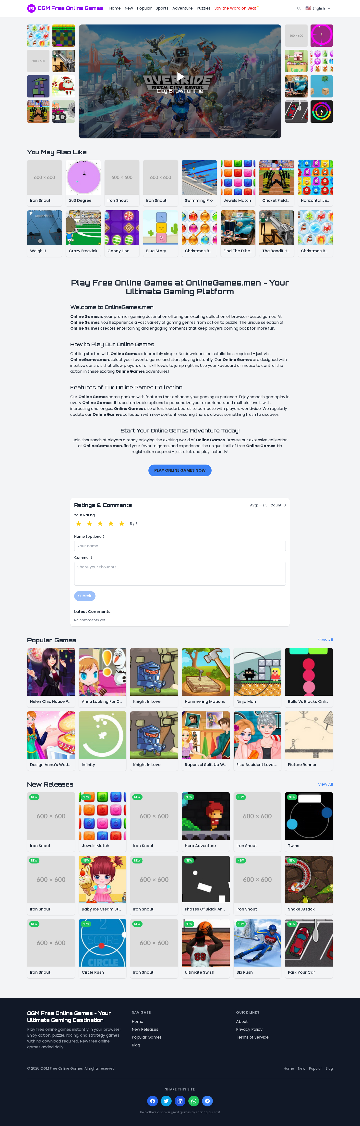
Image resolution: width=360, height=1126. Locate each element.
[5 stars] (121, 523)
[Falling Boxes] (322, 86)
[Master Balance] (38, 86)
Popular (144, 8)
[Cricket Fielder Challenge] (38, 111)
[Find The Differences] (296, 86)
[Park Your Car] (296, 111)
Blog (136, 1045)
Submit (85, 596)
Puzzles (204, 8)
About (242, 1021)
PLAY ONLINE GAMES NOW (180, 470)
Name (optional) (89, 536)
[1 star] (78, 523)
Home (115, 8)
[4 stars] (111, 523)
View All (325, 640)
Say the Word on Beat (235, 8)
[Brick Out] (63, 35)
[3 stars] (100, 523)
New (129, 8)
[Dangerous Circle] (322, 35)
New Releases (145, 1029)
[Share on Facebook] (152, 1101)
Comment (83, 557)
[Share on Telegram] (207, 1101)
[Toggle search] (299, 8)
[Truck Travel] (63, 111)
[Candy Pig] (296, 61)
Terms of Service (252, 1037)
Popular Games (147, 1037)
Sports (162, 8)
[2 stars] (89, 523)
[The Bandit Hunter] (63, 61)
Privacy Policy (249, 1029)
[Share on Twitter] (166, 1101)
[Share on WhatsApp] (193, 1101)
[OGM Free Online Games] (31, 8)
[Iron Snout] (38, 61)
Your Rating (84, 515)
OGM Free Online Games (70, 8)
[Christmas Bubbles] (38, 35)
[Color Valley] (322, 111)
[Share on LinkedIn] (180, 1101)
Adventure (182, 8)
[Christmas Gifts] (322, 61)
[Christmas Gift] (63, 86)
